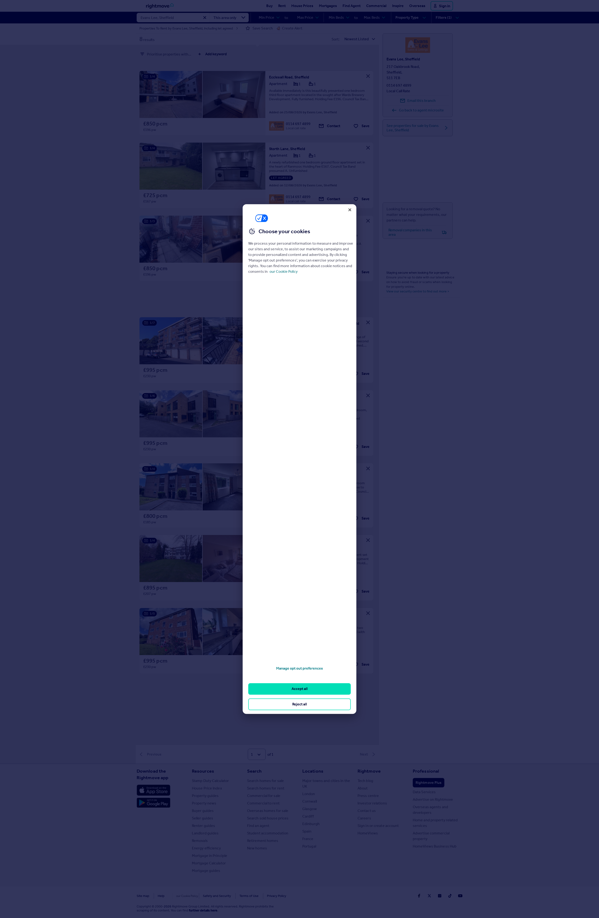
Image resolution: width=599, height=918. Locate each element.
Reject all (299, 704)
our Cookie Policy (284, 271)
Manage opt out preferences (299, 668)
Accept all (300, 689)
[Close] (350, 210)
